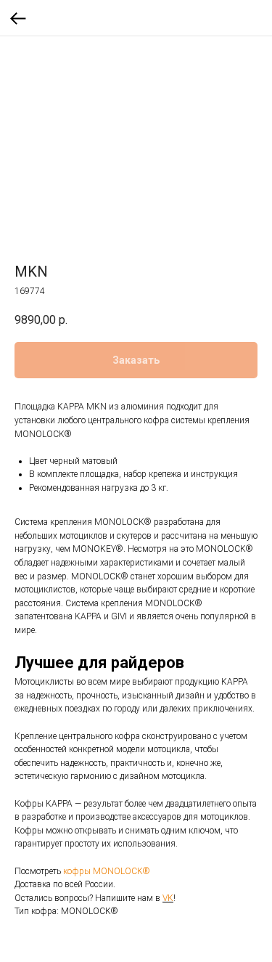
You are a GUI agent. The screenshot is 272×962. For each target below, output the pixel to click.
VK (167, 898)
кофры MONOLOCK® (106, 871)
